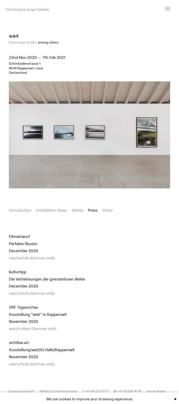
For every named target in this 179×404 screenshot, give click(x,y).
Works (77, 209)
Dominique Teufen (23, 41)
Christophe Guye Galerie (27, 9)
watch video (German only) (32, 328)
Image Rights (156, 390)
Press (92, 209)
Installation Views (51, 209)
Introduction (20, 209)
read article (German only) (32, 257)
